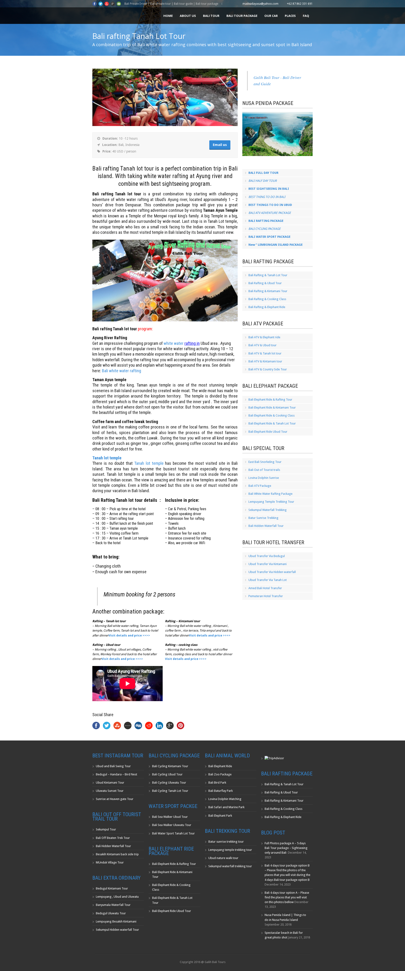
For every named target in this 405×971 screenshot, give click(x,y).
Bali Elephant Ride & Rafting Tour (270, 399)
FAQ (306, 16)
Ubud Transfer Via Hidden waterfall (272, 572)
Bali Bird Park (217, 782)
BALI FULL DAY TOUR (263, 173)
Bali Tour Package (241, 16)
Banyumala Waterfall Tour (113, 905)
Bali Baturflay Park (220, 790)
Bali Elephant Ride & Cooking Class (271, 415)
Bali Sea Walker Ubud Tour (170, 816)
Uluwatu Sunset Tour (110, 790)
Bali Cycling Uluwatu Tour (169, 782)
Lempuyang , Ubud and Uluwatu (117, 896)
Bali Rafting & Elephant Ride (266, 307)
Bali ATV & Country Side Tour (267, 369)
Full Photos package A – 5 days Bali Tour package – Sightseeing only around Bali (286, 847)
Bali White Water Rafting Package (270, 493)
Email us (220, 145)
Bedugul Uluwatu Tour (111, 913)
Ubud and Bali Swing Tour (113, 766)
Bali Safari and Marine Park (226, 807)
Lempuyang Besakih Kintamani (116, 921)
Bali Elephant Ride (220, 766)
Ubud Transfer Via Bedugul (266, 556)
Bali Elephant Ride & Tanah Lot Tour (272, 423)
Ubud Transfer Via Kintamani (267, 564)
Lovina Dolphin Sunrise (263, 478)
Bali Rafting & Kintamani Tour (267, 291)
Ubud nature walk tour (223, 858)
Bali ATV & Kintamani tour (265, 361)
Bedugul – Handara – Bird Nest (116, 774)
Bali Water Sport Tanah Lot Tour (173, 833)
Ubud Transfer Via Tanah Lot (267, 580)
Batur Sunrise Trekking (263, 518)
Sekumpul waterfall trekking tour (230, 866)
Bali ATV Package (259, 485)
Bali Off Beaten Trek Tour (113, 838)
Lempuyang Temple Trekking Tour (271, 501)
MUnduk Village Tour (110, 862)
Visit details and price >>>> (122, 659)
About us (188, 16)
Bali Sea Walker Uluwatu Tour (171, 825)
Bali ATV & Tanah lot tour (264, 353)
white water (174, 343)
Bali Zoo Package (220, 774)
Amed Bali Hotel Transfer (265, 588)
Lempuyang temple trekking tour (230, 850)
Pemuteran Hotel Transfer (265, 596)
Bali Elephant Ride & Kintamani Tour (272, 407)
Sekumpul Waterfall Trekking (267, 510)
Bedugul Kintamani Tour (112, 888)
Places (290, 16)
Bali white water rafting (121, 370)
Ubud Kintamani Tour (110, 782)
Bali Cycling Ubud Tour (167, 774)
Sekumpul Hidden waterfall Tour (117, 929)
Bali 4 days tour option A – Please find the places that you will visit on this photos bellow (287, 897)
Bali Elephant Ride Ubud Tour (267, 431)
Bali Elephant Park (220, 815)
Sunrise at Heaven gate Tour (114, 799)
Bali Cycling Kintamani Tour (170, 766)
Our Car (271, 16)
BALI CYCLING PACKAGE (264, 229)
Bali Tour (211, 16)
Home (168, 16)
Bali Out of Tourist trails (264, 470)
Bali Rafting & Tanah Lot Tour (267, 275)
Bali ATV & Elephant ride (264, 337)
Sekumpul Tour (106, 829)
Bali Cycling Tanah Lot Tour (170, 790)
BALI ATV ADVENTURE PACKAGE (269, 213)
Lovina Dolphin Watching (224, 799)
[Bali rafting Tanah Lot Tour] (165, 125)
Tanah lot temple (149, 463)
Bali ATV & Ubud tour (262, 345)
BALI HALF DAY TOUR (262, 180)
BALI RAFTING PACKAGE (265, 221)
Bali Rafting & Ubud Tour (265, 283)
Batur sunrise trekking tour (226, 841)
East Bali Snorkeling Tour (264, 462)
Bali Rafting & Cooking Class (267, 299)
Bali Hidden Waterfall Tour (266, 526)
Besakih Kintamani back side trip (117, 854)
